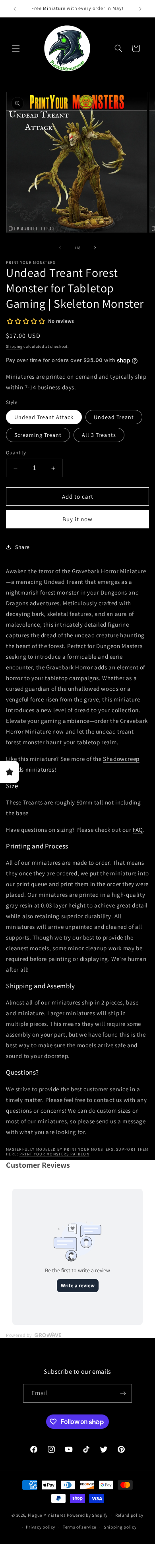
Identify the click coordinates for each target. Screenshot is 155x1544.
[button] (16, 48)
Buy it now (77, 519)
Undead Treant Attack (44, 417)
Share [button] (22, 547)
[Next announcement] (140, 8)
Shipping (14, 346)
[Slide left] (60, 247)
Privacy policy (40, 1527)
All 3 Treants (99, 434)
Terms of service (79, 1527)
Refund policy (129, 1515)
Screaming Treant (38, 434)
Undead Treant (114, 417)
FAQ (138, 829)
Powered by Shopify (87, 1514)
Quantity (16, 452)
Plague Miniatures (47, 1514)
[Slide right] (95, 247)
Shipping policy (120, 1527)
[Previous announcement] (14, 8)
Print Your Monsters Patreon (54, 1154)
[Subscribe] (123, 1393)
